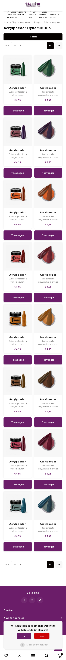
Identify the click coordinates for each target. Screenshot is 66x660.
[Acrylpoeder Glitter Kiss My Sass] (18, 506)
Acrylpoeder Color (41, 22)
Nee (42, 636)
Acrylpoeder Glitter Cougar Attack (17, 462)
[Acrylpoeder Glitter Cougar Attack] (18, 443)
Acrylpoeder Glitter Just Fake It (18, 150)
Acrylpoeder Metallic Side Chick (48, 462)
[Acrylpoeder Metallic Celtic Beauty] (48, 69)
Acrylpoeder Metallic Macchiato (48, 399)
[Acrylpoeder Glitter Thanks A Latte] (18, 319)
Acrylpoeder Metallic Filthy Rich (48, 150)
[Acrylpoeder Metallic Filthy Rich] (48, 132)
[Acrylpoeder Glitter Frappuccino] (18, 381)
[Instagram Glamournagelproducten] (32, 600)
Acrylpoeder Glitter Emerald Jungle (17, 88)
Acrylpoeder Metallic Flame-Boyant (48, 212)
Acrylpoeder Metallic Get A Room (48, 275)
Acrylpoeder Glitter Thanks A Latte (17, 337)
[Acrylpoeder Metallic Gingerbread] (48, 319)
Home (6, 22)
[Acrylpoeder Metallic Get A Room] (48, 256)
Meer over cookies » (37, 644)
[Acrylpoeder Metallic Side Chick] (48, 443)
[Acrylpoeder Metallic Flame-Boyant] (48, 194)
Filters (33, 37)
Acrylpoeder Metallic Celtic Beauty (48, 88)
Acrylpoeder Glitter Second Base (17, 275)
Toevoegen (17, 110)
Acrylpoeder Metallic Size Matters (48, 524)
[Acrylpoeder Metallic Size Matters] (48, 506)
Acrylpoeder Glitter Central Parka (17, 212)
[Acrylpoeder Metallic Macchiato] (48, 381)
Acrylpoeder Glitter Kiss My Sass (17, 524)
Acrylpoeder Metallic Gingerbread (48, 337)
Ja (24, 636)
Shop (14, 22)
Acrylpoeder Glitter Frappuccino (17, 399)
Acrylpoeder (25, 22)
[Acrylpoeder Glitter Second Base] (18, 256)
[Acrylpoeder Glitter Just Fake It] (18, 132)
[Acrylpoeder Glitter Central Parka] (18, 194)
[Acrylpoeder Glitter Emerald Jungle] (18, 69)
